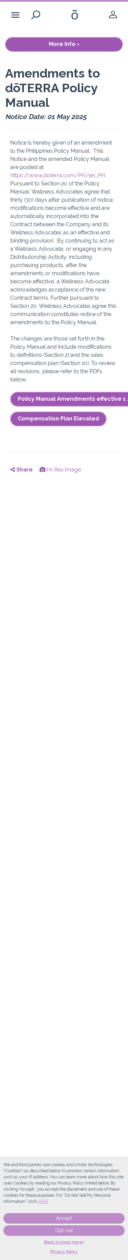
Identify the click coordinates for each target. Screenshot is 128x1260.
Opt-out (64, 1230)
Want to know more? (64, 1242)
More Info (63, 44)
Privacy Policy (64, 1251)
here (43, 1201)
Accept (64, 1218)
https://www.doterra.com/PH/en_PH (57, 175)
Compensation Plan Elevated (58, 418)
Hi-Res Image (63, 469)
